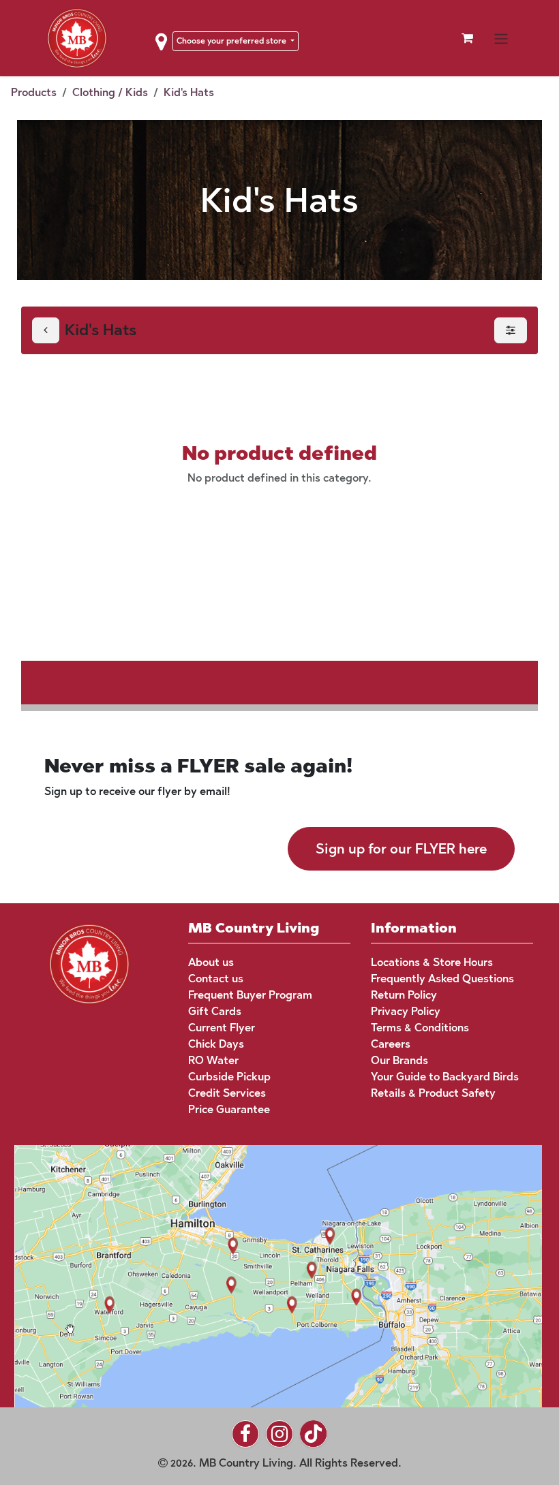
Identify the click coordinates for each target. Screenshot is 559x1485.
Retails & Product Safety (433, 1093)
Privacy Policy (405, 1011)
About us (211, 962)
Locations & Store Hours (432, 962)
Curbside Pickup (229, 1076)
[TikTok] (313, 1434)
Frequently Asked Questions (442, 978)
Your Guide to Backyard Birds (445, 1076)
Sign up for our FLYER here (401, 849)
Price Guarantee (229, 1109)
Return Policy (404, 994)
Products (34, 92)
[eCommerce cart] (467, 38)
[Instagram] (279, 1434)
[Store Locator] (269, 1274)
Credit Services (227, 1093)
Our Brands (399, 1060)
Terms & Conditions (420, 1027)
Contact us (215, 978)
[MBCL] (89, 962)
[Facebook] (245, 1434)
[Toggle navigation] (501, 38)
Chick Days (216, 1043)
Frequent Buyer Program (250, 994)
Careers (390, 1043)
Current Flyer (221, 1027)
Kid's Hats (189, 92)
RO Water (213, 1060)
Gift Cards (214, 1011)
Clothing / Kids (110, 92)
